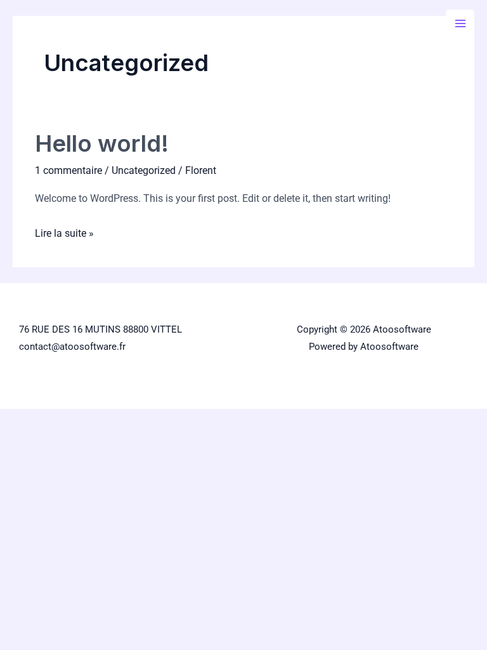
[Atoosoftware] (51, 23)
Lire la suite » (64, 231)
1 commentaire (68, 170)
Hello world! (102, 143)
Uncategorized (144, 170)
